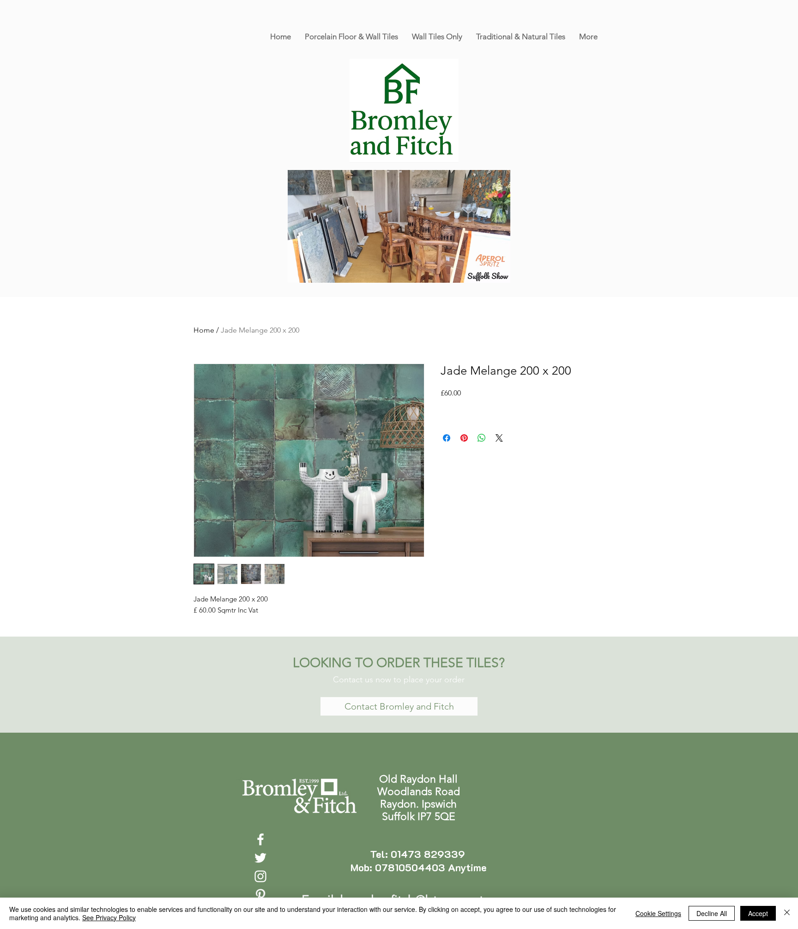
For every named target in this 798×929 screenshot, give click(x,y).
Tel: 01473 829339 (419, 854)
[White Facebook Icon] (260, 839)
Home (203, 330)
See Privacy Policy (109, 917)
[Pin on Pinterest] (464, 437)
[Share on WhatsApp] (481, 437)
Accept (758, 913)
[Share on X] (499, 437)
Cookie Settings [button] (658, 913)
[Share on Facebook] (446, 437)
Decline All (711, 913)
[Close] (786, 913)
